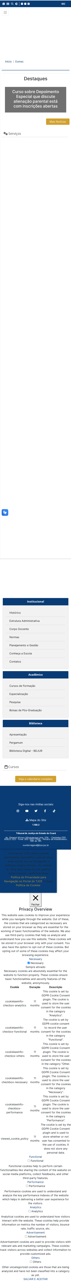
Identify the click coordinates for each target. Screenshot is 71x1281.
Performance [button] (35, 1182)
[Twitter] (36, 811)
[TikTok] (54, 811)
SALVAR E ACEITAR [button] (35, 1279)
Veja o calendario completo (36, 779)
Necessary (37, 963)
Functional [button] (35, 1156)
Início (8, 61)
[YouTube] (27, 811)
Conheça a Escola (20, 653)
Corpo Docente (19, 629)
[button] (3, 3)
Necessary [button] (35, 959)
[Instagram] (18, 811)
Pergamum (16, 742)
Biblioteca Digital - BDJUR (25, 750)
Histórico (15, 612)
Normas (14, 637)
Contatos (15, 661)
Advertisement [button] (35, 1232)
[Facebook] (45, 811)
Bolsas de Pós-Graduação (25, 710)
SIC (63, 3)
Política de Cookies (28, 885)
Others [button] (35, 1257)
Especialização (18, 694)
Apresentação (18, 734)
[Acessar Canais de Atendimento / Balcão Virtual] (62, 1269)
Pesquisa (14, 702)
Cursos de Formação (22, 685)
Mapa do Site (37, 820)
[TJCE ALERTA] (36, 35)
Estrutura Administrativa (24, 620)
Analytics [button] (35, 1207)
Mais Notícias (58, 121)
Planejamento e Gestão (23, 645)
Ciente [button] (27, 889)
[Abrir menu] (5, 12)
